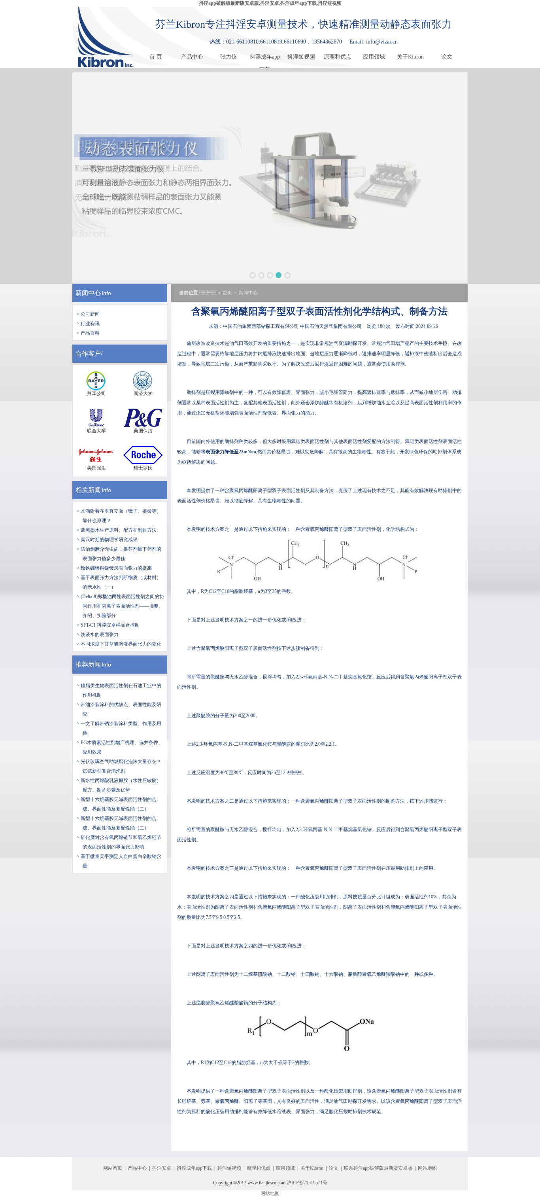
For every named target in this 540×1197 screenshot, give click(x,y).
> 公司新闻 (88, 314)
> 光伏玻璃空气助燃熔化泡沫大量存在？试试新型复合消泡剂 (119, 766)
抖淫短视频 (301, 57)
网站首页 (112, 1168)
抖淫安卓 (161, 1168)
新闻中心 (88, 293)
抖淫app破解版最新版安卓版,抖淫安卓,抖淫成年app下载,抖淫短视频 (270, 3)
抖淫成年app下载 (265, 58)
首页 (227, 292)
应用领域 (374, 57)
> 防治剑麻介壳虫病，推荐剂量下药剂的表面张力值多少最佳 (119, 553)
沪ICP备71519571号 (307, 1183)
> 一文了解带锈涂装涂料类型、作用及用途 (119, 728)
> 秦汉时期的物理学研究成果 (107, 539)
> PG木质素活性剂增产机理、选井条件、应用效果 (120, 747)
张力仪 (228, 57)
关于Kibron (410, 57)
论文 (446, 57)
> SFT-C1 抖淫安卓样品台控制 (108, 625)
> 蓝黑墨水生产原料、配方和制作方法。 (119, 530)
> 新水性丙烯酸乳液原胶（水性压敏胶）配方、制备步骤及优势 (119, 785)
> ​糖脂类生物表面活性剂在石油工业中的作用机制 (119, 690)
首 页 (155, 57)
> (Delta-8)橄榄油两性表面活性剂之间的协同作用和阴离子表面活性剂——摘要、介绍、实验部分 (120, 606)
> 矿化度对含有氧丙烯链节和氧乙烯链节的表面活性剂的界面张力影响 (119, 842)
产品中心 (192, 57)
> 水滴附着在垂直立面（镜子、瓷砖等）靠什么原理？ (119, 515)
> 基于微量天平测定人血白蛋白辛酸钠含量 (119, 861)
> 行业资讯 (88, 323)
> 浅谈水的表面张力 (98, 634)
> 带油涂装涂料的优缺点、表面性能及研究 (119, 709)
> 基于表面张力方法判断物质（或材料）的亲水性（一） (119, 582)
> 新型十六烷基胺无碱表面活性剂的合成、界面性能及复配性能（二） (117, 804)
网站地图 (427, 1168)
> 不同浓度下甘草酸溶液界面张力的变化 (119, 644)
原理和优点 (337, 57)
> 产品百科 (88, 333)
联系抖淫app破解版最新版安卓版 (378, 1168)
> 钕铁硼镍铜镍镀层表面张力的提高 (114, 568)
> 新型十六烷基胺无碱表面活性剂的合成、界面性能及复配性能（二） (117, 823)
